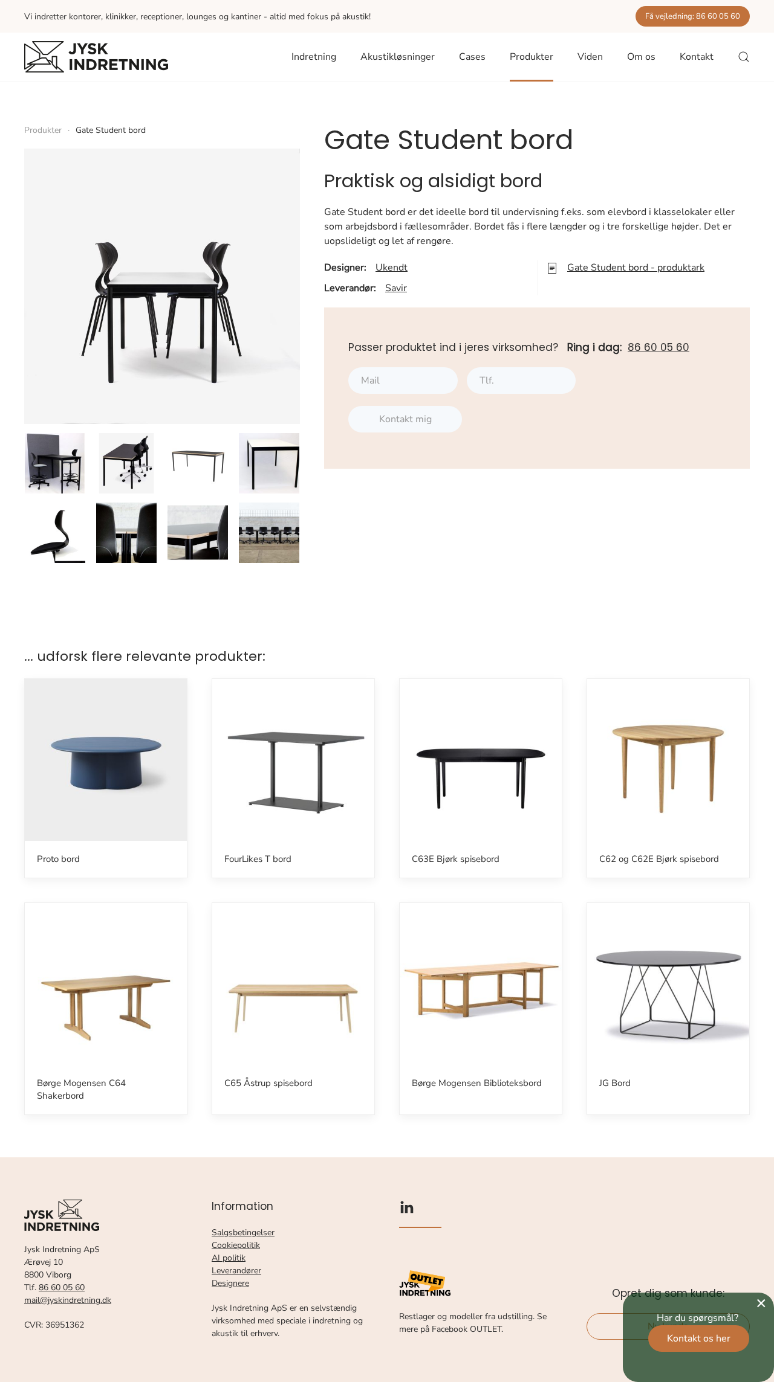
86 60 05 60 (658, 347)
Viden (590, 56)
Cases (472, 56)
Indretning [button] (313, 56)
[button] (744, 57)
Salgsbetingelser (243, 1232)
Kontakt (697, 56)
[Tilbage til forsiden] (96, 57)
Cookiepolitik (236, 1245)
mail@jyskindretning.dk (67, 1300)
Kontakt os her (698, 1338)
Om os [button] (641, 56)
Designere (230, 1283)
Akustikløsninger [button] (397, 56)
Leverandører (236, 1270)
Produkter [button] (531, 56)
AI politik (229, 1258)
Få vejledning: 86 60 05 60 (692, 16)
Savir (396, 288)
